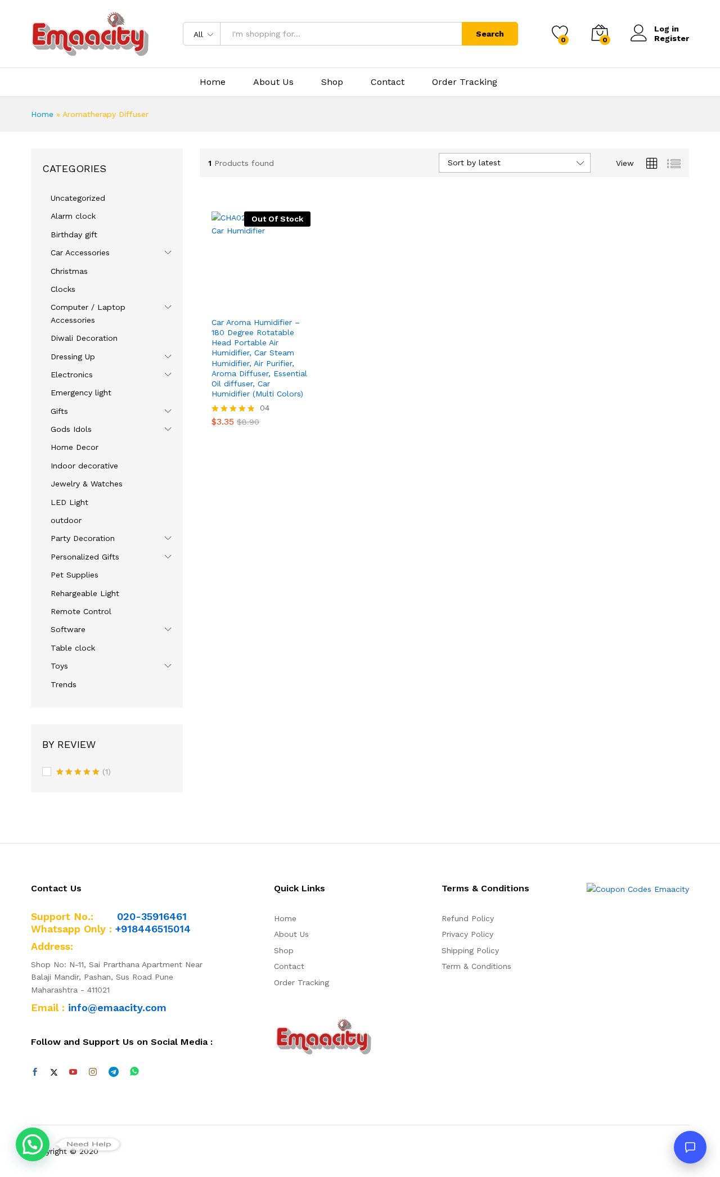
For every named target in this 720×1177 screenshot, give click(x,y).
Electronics (72, 374)
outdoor (66, 520)
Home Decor (74, 447)
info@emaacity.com (117, 1007)
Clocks (63, 289)
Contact (387, 82)
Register (671, 38)
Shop (332, 82)
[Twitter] (54, 1072)
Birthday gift (74, 234)
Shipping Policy (470, 950)
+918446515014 (153, 929)
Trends (63, 684)
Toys (59, 665)
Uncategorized (78, 197)
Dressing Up (73, 356)
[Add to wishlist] (274, 303)
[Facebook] (34, 1072)
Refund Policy (468, 918)
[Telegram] (113, 1072)
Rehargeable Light (85, 593)
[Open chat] (690, 1147)
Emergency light (81, 392)
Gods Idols (71, 429)
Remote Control (81, 611)
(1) (83, 772)
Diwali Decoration (84, 337)
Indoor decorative (84, 465)
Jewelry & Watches (87, 483)
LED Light (69, 502)
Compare (299, 303)
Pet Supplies (74, 574)
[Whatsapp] (134, 1072)
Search (490, 33)
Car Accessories (80, 252)
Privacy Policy (467, 934)
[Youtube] (73, 1072)
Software (68, 629)
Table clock (73, 647)
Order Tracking (464, 82)
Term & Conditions (476, 966)
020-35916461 (152, 916)
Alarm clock (73, 215)
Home (213, 82)
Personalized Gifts (85, 556)
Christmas (69, 271)
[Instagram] (93, 1072)
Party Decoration (83, 538)
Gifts (59, 411)
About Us (273, 82)
